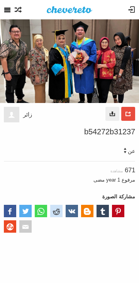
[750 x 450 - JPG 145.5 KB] (112, 114)
